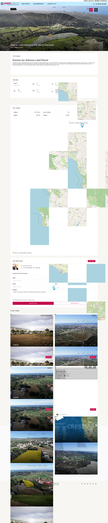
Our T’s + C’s (80, 437)
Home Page (57, 464)
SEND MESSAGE (75, 303)
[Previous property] (17, 421)
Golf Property (48, 315)
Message (15, 289)
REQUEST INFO (33, 303)
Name (14, 277)
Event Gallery (58, 462)
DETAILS (48, 357)
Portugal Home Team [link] (63, 414)
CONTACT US (51, 4)
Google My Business (81, 445)
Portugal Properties (59, 445)
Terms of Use (31, 300)
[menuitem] (99, 3)
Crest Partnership (58, 458)
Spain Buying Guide (59, 453)
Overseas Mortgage (59, 446)
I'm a (56, 283)
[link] (31, 331)
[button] (54, 28)
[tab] (91, 10)
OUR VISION (25, 4)
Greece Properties (58, 455)
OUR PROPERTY (38, 4)
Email (14, 283)
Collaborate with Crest (81, 446)
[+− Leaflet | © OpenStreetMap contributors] (82, 89)
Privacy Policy (80, 440)
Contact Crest (57, 437)
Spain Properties (58, 459)
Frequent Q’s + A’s (81, 442)
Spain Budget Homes (59, 449)
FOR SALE (43, 315)
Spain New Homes (59, 441)
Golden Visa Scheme (59, 450)
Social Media (57, 463)
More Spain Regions (59, 451)
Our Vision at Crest (59, 454)
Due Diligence (80, 441)
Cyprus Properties (58, 440)
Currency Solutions (59, 442)
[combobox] (58, 289)
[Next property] (91, 421)
